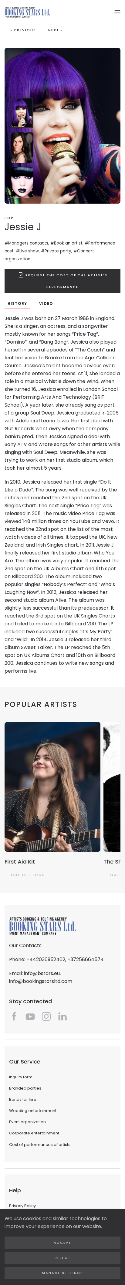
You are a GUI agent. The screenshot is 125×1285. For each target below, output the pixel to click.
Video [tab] (46, 303)
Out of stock (28, 874)
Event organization (27, 1122)
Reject (63, 1257)
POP (9, 217)
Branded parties (25, 1088)
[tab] (22, 113)
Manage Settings (62, 1272)
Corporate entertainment (34, 1133)
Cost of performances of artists (39, 1144)
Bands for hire (22, 1099)
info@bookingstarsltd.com (40, 981)
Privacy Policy (22, 1206)
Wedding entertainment (32, 1111)
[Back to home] (27, 12)
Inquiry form (20, 1077)
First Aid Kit (20, 861)
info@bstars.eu (42, 973)
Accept (62, 1242)
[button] (117, 12)
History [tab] (17, 303)
